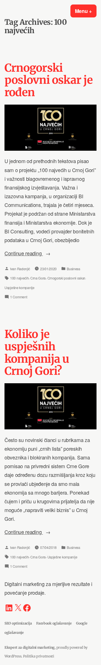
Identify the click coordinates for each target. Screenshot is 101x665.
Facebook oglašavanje (54, 623)
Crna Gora (38, 278)
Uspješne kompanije (19, 287)
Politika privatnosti (38, 656)
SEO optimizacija (18, 623)
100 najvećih (19, 278)
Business (73, 268)
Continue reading (36, 253)
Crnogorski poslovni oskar (66, 278)
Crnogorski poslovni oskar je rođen (48, 80)
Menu (86, 11)
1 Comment (18, 297)
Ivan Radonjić (20, 268)
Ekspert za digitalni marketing (29, 647)
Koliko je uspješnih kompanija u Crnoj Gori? (36, 352)
